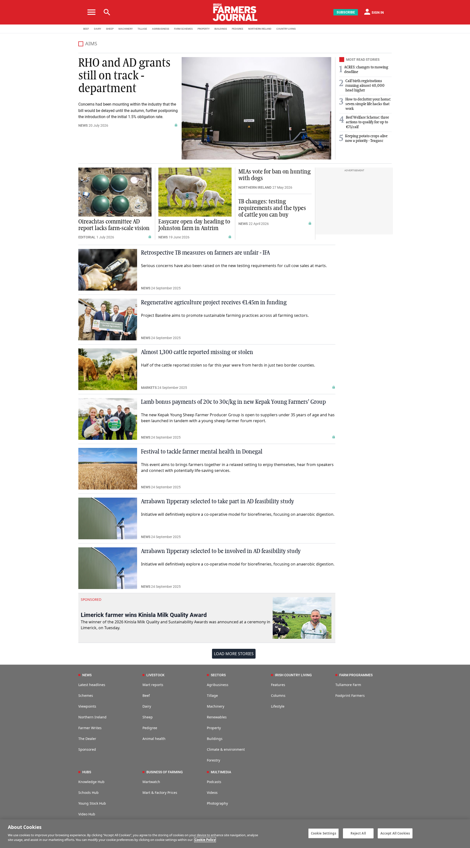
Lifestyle (277, 706)
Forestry (213, 760)
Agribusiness (217, 684)
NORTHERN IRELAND (259, 28)
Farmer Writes (90, 727)
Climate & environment (226, 749)
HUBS (86, 772)
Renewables (217, 717)
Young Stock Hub (92, 803)
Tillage (212, 695)
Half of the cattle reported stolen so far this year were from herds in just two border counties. (228, 365)
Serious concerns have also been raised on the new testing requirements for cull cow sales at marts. (234, 265)
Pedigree (149, 727)
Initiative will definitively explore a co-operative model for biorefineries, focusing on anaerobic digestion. (237, 514)
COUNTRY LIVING (286, 28)
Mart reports (152, 684)
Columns (278, 695)
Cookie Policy (205, 839)
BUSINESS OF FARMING (164, 772)
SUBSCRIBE (346, 12)
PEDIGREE (237, 28)
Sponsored (87, 749)
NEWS (83, 125)
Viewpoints (87, 706)
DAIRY (97, 28)
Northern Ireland (92, 717)
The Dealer (87, 738)
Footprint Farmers (350, 695)
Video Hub (86, 814)
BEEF (86, 28)
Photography (217, 803)
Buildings (215, 738)
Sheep (147, 717)
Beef (146, 695)
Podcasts (214, 781)
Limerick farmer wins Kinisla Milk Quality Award (144, 615)
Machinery (215, 706)
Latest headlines (91, 684)
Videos (212, 792)
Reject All (358, 833)
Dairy (146, 706)
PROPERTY (204, 28)
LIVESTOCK (155, 675)
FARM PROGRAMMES (356, 675)
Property (214, 727)
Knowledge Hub (91, 781)
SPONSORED (91, 599)
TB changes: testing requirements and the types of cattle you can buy (272, 208)
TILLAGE (142, 28)
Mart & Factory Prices (159, 792)
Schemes (85, 695)
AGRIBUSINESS (160, 28)
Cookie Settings (323, 833)
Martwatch (151, 781)
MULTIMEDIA (221, 772)
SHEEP (110, 28)
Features (278, 684)
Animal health (153, 738)
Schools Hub (88, 792)
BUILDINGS (220, 28)
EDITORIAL (86, 237)
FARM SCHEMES (183, 28)
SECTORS (218, 675)
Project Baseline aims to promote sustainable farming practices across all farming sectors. (225, 315)
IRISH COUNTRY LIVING (293, 675)
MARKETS (149, 388)
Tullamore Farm (348, 684)
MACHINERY (125, 28)
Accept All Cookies (395, 833)
